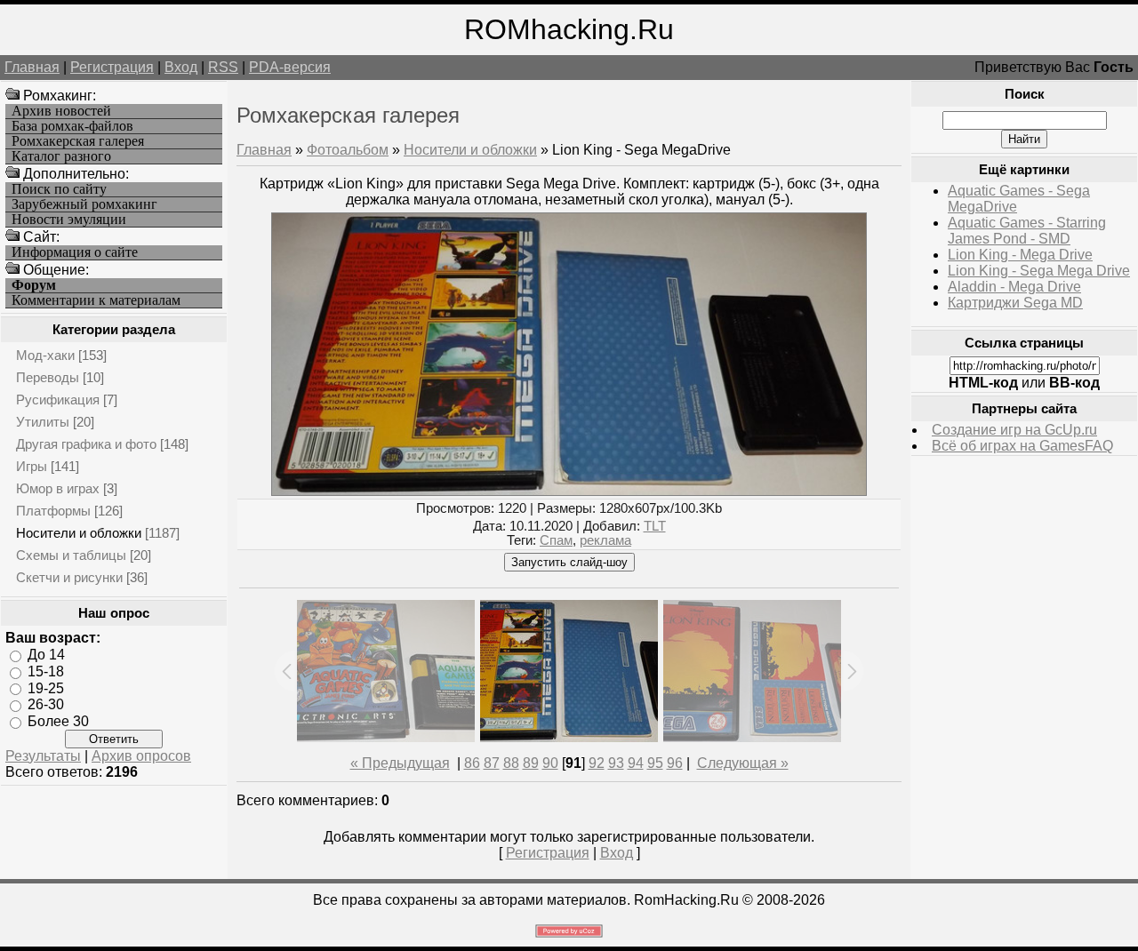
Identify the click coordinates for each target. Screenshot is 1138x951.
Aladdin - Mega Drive (1014, 286)
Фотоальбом (348, 149)
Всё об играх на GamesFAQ (1022, 445)
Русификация (58, 399)
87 (492, 763)
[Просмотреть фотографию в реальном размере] (569, 491)
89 (531, 763)
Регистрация (112, 67)
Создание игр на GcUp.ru (1014, 429)
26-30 (46, 704)
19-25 (46, 687)
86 (472, 763)
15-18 (46, 671)
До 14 (46, 654)
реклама (605, 540)
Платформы (53, 510)
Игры (31, 466)
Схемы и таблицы (71, 555)
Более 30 (58, 721)
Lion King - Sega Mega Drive (1039, 270)
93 (616, 763)
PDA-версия (290, 67)
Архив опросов (141, 755)
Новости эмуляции (69, 219)
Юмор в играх (58, 488)
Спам (556, 540)
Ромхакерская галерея (78, 141)
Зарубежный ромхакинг (84, 204)
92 (597, 763)
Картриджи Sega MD (1015, 302)
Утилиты (42, 421)
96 (675, 763)
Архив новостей (61, 111)
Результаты (43, 755)
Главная (32, 67)
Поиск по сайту (59, 189)
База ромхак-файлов (72, 126)
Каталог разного (61, 156)
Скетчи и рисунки (69, 577)
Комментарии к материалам (96, 300)
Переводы (47, 377)
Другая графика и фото (86, 444)
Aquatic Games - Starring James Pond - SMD (1027, 230)
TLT (655, 526)
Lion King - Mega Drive (1020, 254)
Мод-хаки (45, 355)
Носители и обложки (78, 532)
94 (636, 763)
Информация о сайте (75, 252)
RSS (223, 67)
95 (655, 763)
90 (550, 763)
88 (511, 763)
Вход (180, 67)
